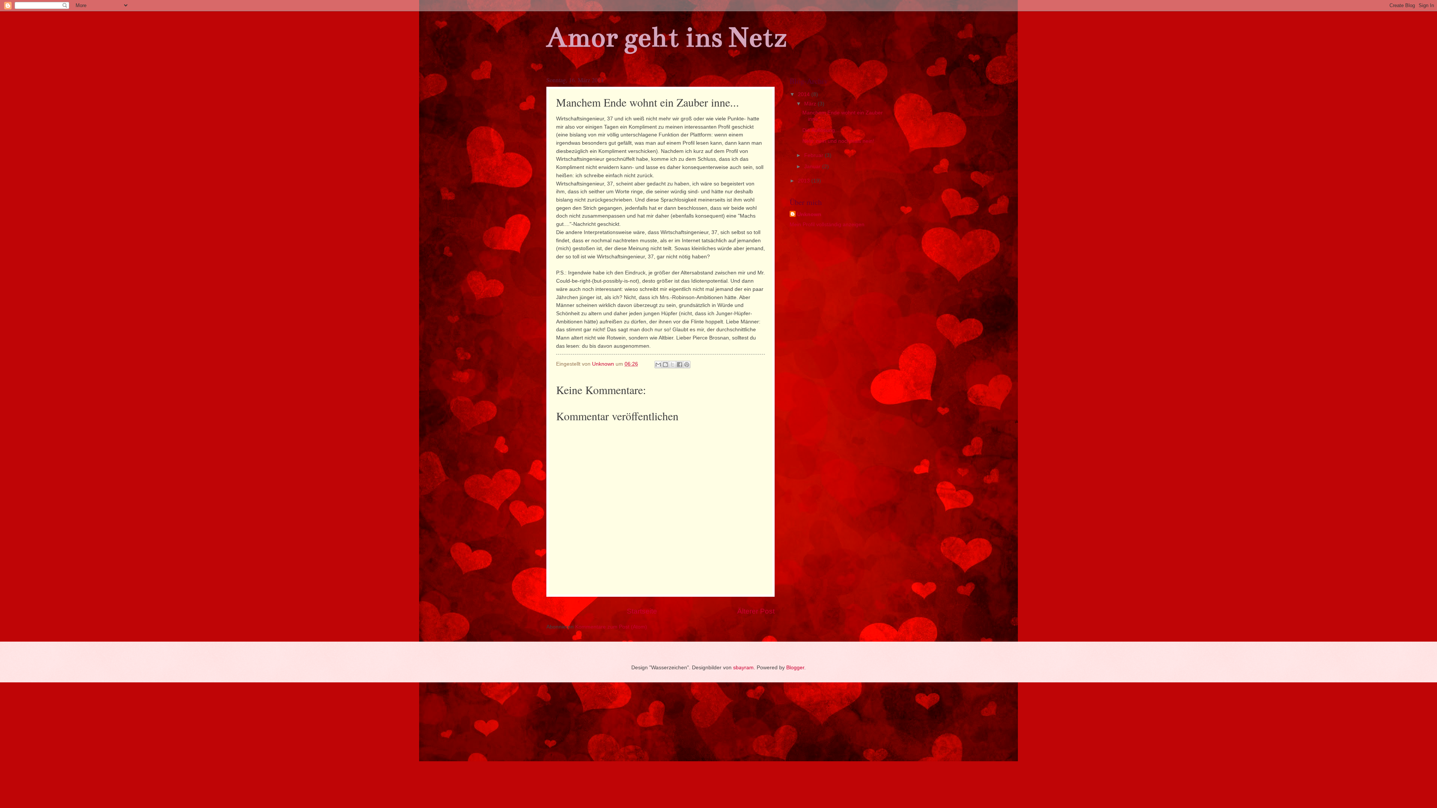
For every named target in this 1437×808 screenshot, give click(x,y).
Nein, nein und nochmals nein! (838, 141)
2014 (804, 94)
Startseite (642, 611)
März (811, 104)
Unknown (809, 214)
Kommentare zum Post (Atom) (611, 627)
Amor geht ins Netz (666, 37)
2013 (804, 181)
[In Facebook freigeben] (679, 364)
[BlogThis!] (665, 364)
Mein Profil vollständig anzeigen (827, 224)
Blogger (795, 667)
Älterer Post (756, 611)
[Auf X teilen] (672, 364)
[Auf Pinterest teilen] (686, 364)
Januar (813, 166)
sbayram (743, 667)
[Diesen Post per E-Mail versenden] (658, 364)
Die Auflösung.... (821, 130)
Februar (814, 155)
